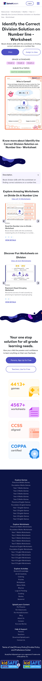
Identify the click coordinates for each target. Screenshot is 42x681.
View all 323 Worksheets (21, 261)
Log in (30, 3)
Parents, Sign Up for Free (21, 360)
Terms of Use (8, 647)
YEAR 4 (30, 63)
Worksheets (16, 12)
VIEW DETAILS (10, 240)
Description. (7, 175)
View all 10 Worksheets (21, 199)
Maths (25, 12)
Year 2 (31, 12)
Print (10, 52)
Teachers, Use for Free (21, 369)
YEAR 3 (20, 63)
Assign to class (32, 52)
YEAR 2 (11, 63)
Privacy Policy (21, 647)
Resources (5, 12)
